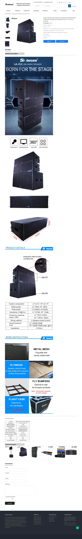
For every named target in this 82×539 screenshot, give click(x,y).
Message (7, 484)
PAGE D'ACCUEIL (8, 13)
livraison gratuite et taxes (45, 10)
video (55, 10)
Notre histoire (51, 519)
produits (17, 10)
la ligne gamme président (16, 13)
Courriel (7, 473)
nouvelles (36, 10)
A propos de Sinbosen (53, 516)
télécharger (64, 10)
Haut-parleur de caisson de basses (38, 522)
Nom (6, 467)
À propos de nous (27, 10)
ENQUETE (49, 41)
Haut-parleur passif (26, 13)
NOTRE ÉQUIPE (52, 521)
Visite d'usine (51, 518)
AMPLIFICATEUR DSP (38, 518)
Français (74, 6)
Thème (7, 478)
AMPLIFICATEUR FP (37, 516)
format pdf (62, 41)
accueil (8, 10)
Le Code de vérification (10, 496)
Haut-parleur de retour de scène (38, 524)
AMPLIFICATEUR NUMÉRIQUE (38, 519)
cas (74, 10)
